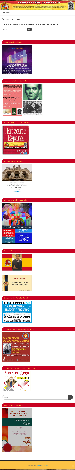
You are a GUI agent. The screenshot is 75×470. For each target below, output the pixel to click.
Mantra (38, 465)
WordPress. (44, 465)
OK (28, 29)
